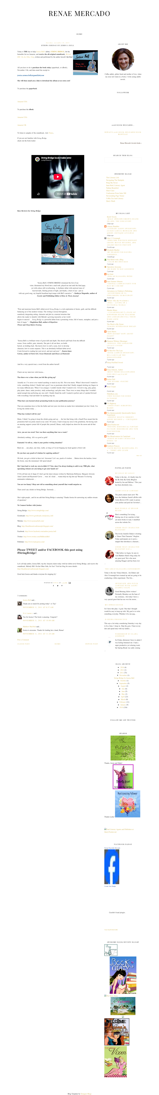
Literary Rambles (113, 226)
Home (79, 34)
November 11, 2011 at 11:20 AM (39, 634)
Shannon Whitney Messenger (117, 341)
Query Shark (110, 201)
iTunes (50, 133)
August (123, 686)
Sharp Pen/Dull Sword (115, 362)
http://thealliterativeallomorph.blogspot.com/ (37, 526)
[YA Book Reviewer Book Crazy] (123, 993)
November (123, 675)
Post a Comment (23, 640)
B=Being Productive (116, 619)
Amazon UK (21, 125)
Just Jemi (110, 274)
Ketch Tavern (111, 217)
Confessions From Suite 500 (116, 193)
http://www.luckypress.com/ (35, 542)
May (123, 694)
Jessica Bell (27, 600)
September (123, 683)
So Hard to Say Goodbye (121, 269)
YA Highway (111, 403)
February (122, 702)
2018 (122, 667)
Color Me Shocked (118, 262)
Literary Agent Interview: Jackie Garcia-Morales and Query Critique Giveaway (122, 230)
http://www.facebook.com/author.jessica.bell (40, 531)
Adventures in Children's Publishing (119, 291)
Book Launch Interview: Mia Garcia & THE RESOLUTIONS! (121, 355)
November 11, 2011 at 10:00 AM (39, 620)
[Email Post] (69, 583)
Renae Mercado (79, 13)
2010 (121, 707)
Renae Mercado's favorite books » (131, 143)
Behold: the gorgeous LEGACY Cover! (119, 344)
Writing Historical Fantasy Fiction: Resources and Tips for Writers (122, 429)
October (123, 680)
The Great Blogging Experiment (122, 569)
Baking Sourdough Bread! (122, 326)
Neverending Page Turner (115, 196)
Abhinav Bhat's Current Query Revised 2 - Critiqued (122, 418)
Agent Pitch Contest (126, 491)
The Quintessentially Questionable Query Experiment (121, 414)
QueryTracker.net (113, 424)
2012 (122, 670)
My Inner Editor (114, 605)
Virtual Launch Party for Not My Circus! (121, 284)
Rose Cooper (111, 386)
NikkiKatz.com (112, 394)
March (123, 699)
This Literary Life (112, 177)
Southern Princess (113, 446)
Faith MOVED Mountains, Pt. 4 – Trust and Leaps (122, 449)
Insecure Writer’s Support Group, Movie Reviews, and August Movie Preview (122, 242)
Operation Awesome (114, 267)
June (123, 691)
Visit (111, 930)
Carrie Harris (111, 331)
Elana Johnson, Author (115, 369)
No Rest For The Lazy (115, 350)
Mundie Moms (112, 310)
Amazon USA (22, 101)
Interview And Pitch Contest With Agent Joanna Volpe (126, 585)
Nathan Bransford (112, 188)
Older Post (23, 644)
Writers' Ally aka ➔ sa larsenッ (118, 300)
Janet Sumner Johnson (114, 281)
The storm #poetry (118, 381)
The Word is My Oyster (115, 324)
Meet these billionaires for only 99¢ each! (121, 373)
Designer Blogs (86, 1094)
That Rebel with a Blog (115, 259)
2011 (121, 672)
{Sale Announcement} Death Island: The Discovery (123, 220)
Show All (139, 455)
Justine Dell (111, 379)
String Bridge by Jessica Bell (124, 678)
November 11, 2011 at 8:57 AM (38, 607)
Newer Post (91, 644)
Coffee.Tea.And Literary (114, 198)
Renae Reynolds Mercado (112, 848)
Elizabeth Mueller (113, 250)
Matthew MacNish (29, 626)
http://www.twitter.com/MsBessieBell (36, 536)
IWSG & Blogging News (120, 276)
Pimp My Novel (112, 183)
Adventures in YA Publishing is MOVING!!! (120, 294)
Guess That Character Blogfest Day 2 (127, 548)
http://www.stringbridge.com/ (38, 510)
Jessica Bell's (40, 51)
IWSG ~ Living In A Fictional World (117, 304)
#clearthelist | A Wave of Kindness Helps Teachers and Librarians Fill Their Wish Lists (121, 315)
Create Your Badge (110, 886)
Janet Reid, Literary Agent (115, 185)
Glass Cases (110, 190)
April (123, 696)
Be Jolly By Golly (125, 473)
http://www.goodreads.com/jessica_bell (39, 515)
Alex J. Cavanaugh (113, 238)
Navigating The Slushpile (115, 180)
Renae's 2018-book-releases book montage (123, 133)
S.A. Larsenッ (28, 613)
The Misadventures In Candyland (118, 436)
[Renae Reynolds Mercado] (111, 883)
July (123, 688)
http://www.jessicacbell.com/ (34, 521)
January (123, 705)
